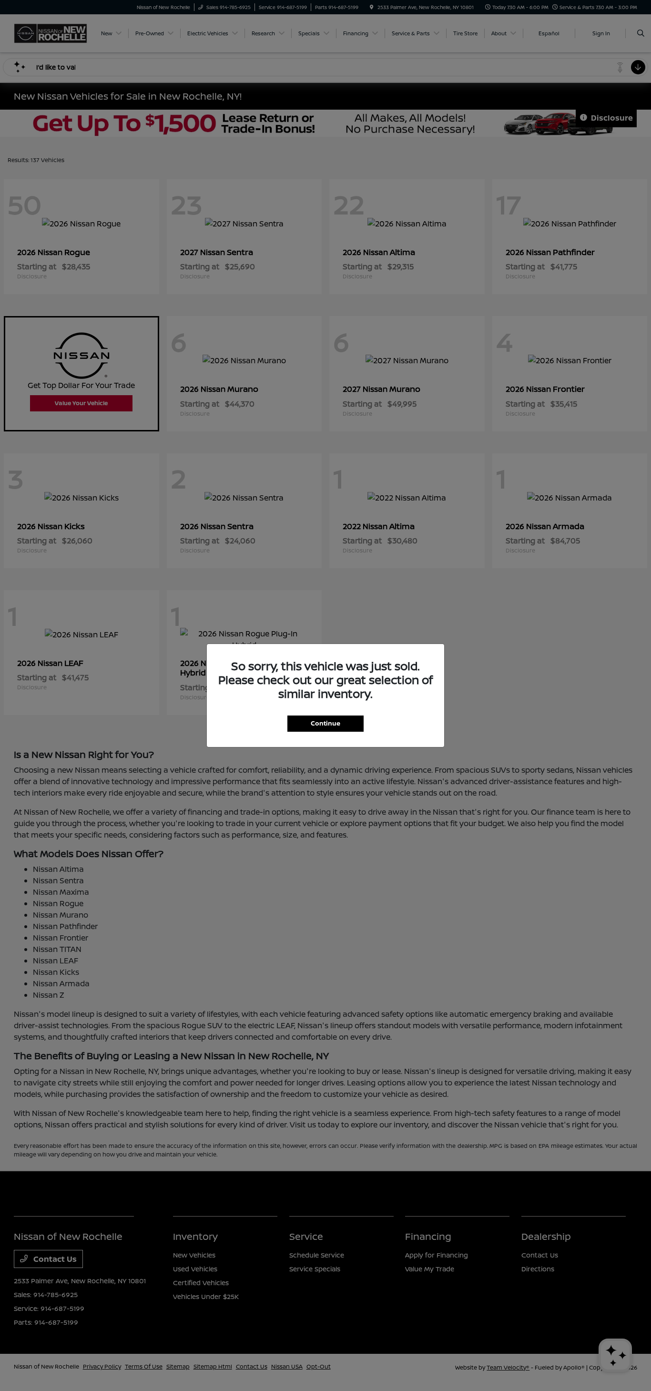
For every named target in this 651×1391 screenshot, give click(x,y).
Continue (325, 723)
